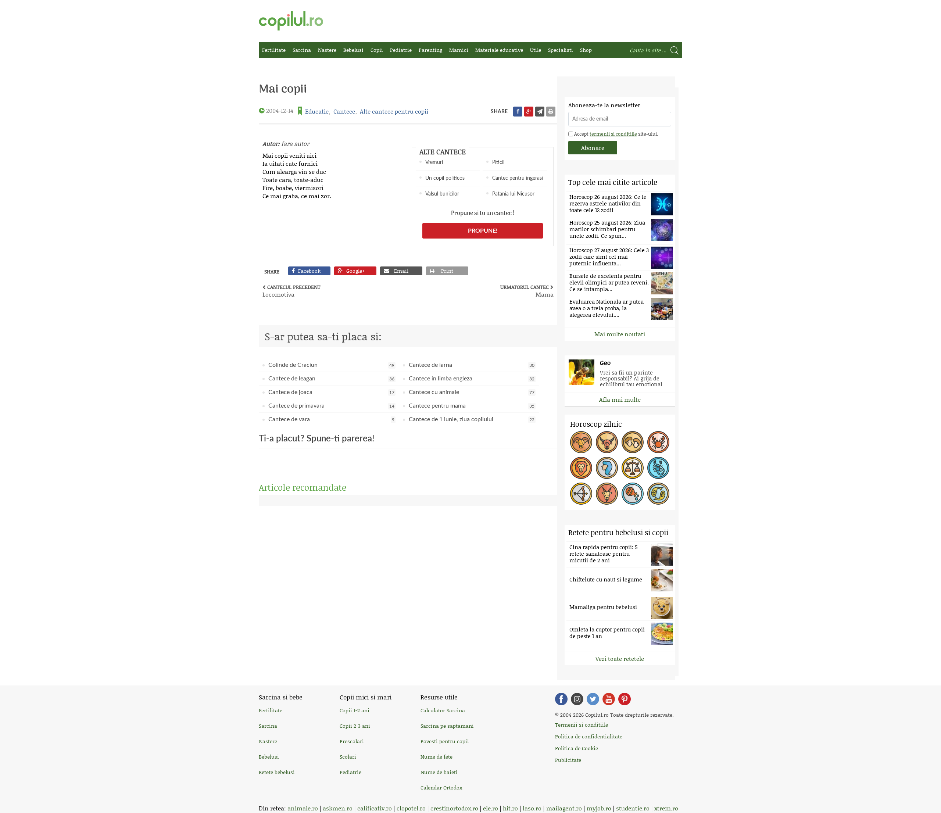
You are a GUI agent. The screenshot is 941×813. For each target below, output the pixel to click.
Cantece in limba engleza (472, 379)
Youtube (608, 699)
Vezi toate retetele (619, 658)
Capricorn (607, 494)
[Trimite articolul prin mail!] (539, 112)
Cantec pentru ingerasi (517, 178)
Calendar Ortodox (441, 787)
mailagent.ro (564, 808)
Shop (586, 50)
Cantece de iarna (472, 365)
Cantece (344, 111)
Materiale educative (499, 50)
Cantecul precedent (291, 290)
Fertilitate (274, 50)
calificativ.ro (374, 808)
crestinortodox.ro (454, 808)
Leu (581, 468)
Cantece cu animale (472, 392)
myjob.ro (599, 808)
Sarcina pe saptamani (447, 726)
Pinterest (624, 699)
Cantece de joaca (331, 392)
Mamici (458, 50)
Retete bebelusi (277, 772)
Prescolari (352, 741)
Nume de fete (436, 756)
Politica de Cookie (576, 748)
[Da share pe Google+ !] (528, 112)
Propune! (483, 231)
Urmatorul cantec (527, 290)
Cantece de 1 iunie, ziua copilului (472, 419)
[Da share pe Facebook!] (517, 112)
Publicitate (568, 760)
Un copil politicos (445, 178)
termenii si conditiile (613, 133)
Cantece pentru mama (472, 406)
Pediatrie (401, 50)
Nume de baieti (439, 772)
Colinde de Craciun (331, 365)
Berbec (581, 442)
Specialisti (560, 50)
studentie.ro (633, 808)
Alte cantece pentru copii (394, 111)
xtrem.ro (666, 808)
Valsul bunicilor (442, 194)
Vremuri (434, 162)
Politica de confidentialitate (588, 736)
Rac (658, 442)
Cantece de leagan (331, 379)
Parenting (430, 50)
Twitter (593, 699)
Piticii (498, 162)
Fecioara (607, 468)
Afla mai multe (620, 399)
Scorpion (658, 468)
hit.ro (510, 808)
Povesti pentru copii (445, 741)
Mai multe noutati (619, 334)
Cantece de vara (331, 419)
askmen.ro (338, 808)
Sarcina (302, 50)
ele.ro (490, 808)
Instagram (577, 699)
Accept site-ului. (615, 133)
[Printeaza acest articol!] (550, 112)
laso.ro (532, 808)
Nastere (327, 50)
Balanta (633, 468)
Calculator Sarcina (443, 710)
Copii (377, 50)
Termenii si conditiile (581, 724)
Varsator (633, 494)
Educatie (317, 111)
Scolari (348, 756)
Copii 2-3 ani (355, 726)
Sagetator (581, 494)
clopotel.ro (411, 808)
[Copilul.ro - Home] (291, 21)
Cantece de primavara (331, 406)
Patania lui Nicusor (513, 194)
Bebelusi (353, 50)
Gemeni (633, 442)
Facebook (561, 699)
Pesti (658, 494)
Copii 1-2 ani (354, 710)
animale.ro (302, 808)
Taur (607, 442)
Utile (535, 50)
